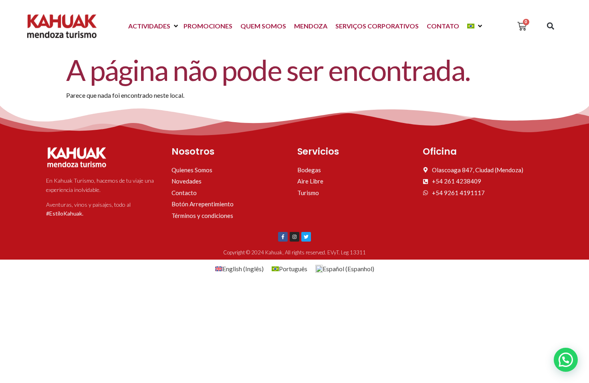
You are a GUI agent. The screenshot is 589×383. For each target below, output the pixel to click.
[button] (154, 26)
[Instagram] (294, 237)
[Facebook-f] (283, 237)
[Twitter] (306, 237)
